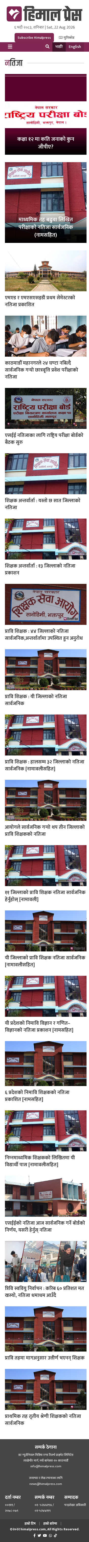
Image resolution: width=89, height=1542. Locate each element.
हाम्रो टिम (30, 1523)
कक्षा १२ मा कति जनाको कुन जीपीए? (45, 143)
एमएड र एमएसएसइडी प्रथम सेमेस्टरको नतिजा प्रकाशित (40, 301)
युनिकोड (68, 37)
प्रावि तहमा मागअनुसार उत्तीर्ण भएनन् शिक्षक (45, 1358)
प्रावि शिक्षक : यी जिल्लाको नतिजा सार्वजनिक (36, 700)
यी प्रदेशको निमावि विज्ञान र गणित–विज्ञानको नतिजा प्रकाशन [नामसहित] (39, 1026)
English (75, 46)
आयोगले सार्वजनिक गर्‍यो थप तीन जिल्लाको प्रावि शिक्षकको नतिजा (45, 830)
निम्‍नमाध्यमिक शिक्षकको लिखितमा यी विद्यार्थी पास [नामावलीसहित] (40, 1161)
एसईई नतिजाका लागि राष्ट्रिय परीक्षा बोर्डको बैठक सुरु (44, 439)
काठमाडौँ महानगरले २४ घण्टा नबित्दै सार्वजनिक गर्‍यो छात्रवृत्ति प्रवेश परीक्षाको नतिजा (41, 370)
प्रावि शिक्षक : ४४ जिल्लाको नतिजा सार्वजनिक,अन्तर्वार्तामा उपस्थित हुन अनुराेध (44, 634)
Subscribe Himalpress (34, 37)
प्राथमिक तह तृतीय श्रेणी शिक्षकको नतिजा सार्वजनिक (43, 1420)
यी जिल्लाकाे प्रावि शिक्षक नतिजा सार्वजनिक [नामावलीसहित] (45, 961)
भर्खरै (59, 46)
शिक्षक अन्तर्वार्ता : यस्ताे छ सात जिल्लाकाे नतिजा (42, 504)
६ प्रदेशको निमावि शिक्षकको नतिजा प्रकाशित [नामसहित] (37, 1096)
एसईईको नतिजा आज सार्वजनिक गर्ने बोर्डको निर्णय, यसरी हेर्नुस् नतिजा (45, 1226)
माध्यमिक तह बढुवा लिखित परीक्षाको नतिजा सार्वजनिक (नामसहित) (46, 227)
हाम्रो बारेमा (50, 1523)
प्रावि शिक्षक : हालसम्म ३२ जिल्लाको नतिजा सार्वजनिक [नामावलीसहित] (44, 765)
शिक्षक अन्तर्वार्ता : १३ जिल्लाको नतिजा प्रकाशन (40, 569)
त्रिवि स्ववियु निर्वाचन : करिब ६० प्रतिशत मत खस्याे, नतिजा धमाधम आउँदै (44, 1292)
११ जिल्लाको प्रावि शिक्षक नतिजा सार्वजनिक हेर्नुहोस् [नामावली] (45, 896)
